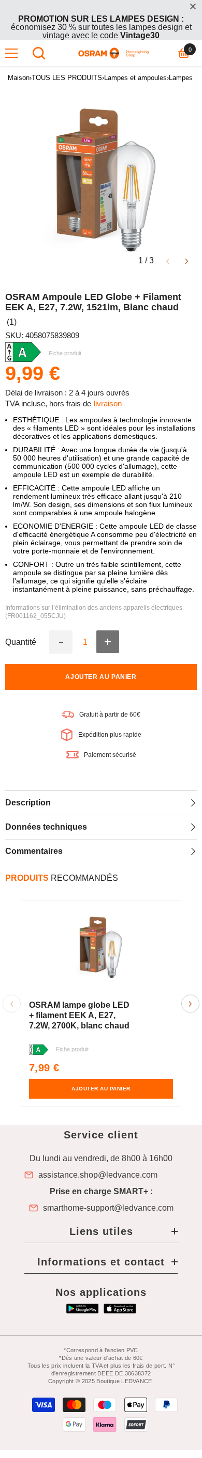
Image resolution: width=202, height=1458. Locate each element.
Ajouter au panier (100, 676)
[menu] (11, 53)
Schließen (193, 6)
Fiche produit (72, 1049)
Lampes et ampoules (135, 78)
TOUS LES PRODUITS (67, 78)
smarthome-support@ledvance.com (108, 1208)
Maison (19, 78)
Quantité (20, 642)
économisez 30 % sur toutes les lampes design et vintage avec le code (101, 27)
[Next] (187, 260)
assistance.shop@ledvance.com (97, 1175)
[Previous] (167, 260)
